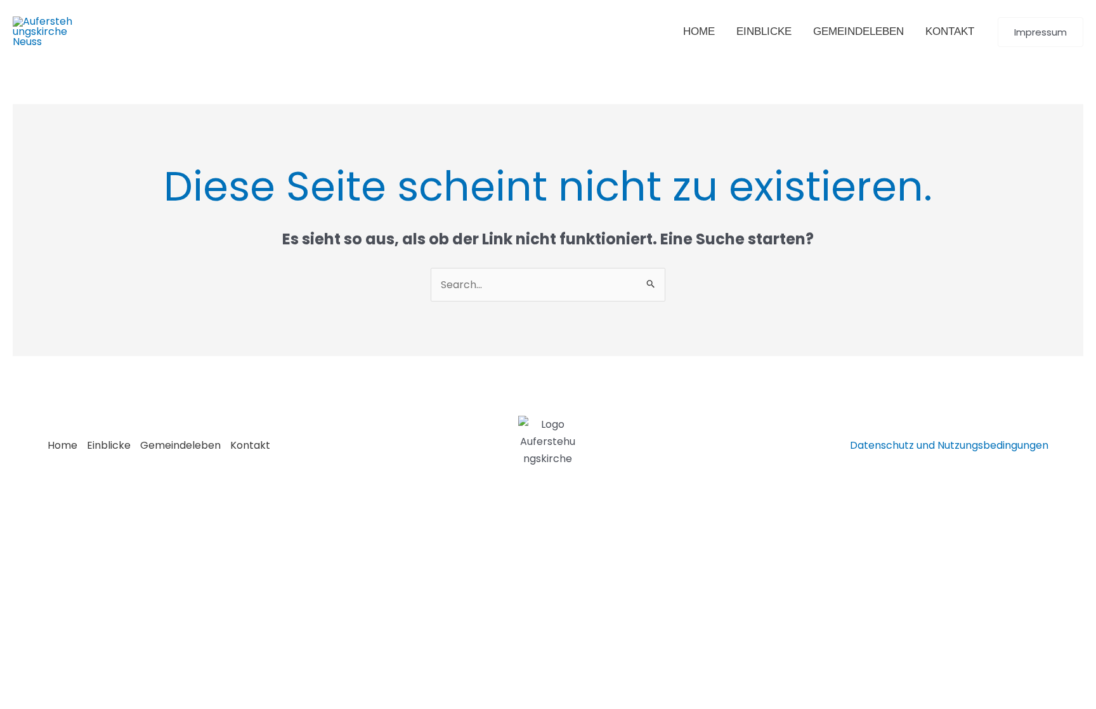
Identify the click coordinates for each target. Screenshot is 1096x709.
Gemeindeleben (180, 445)
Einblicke (109, 445)
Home (62, 445)
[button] (1040, 32)
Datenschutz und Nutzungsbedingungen (949, 445)
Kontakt (250, 445)
